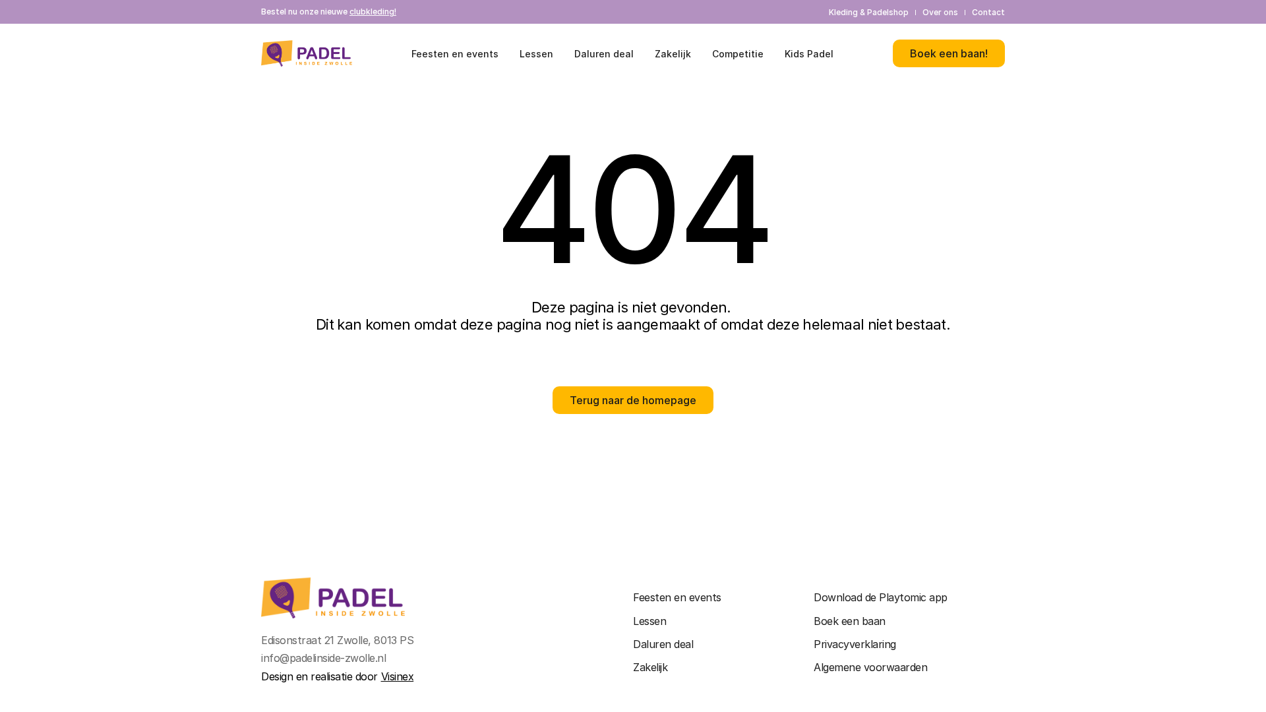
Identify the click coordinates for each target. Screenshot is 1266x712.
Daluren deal (663, 644)
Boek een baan (850, 621)
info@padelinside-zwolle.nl (323, 658)
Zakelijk (650, 667)
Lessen (649, 621)
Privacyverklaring (855, 644)
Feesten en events (677, 597)
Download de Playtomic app (881, 597)
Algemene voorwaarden (870, 667)
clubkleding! (372, 11)
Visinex (397, 676)
